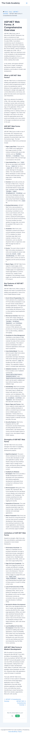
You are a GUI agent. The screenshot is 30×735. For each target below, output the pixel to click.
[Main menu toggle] (26, 3)
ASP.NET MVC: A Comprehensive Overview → (21, 703)
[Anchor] (11, 77)
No (12, 716)
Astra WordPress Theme (15, 731)
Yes (17, 716)
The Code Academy (11, 3)
